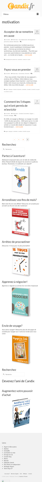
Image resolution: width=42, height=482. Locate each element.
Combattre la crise (9, 453)
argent (6, 89)
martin (8, 39)
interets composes (17, 89)
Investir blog (7, 457)
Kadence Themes (23, 476)
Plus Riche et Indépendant (12, 464)
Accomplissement (23, 39)
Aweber (6, 449)
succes (10, 91)
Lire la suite (28, 55)
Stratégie (11, 115)
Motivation (16, 41)
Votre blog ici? (8, 468)
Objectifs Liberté (9, 462)
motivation (20, 59)
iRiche (6, 459)
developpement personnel (11, 59)
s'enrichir (33, 89)
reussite (29, 89)
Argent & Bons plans (10, 447)
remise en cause (26, 59)
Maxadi (6, 461)
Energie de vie (8, 455)
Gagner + (32, 113)
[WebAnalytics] (6, 481)
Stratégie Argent (9, 466)
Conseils (21, 113)
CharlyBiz (7, 451)
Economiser (21, 73)
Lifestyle (11, 41)
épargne (11, 89)
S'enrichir (27, 73)
